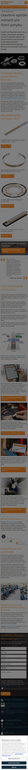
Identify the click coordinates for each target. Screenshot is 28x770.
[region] (14, 752)
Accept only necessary (14, 763)
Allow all (14, 767)
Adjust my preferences (14, 758)
